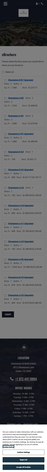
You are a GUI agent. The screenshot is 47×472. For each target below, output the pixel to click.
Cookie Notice (8, 447)
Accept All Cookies (23, 467)
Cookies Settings (23, 452)
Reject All (23, 460)
